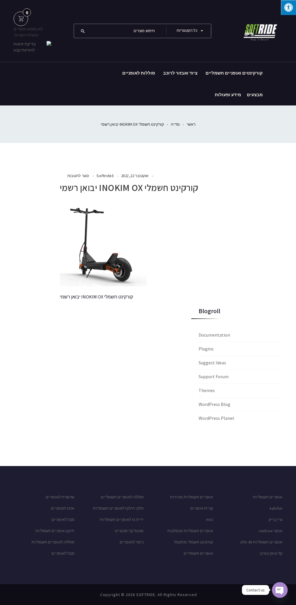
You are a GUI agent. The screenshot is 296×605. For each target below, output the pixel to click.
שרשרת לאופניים (60, 497)
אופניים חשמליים (198, 553)
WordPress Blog (214, 404)
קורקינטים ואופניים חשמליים (234, 73)
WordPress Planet (216, 418)
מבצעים (255, 94)
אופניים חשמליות (267, 497)
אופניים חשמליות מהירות (191, 497)
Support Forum (214, 376)
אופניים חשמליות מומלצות (190, 530)
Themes (207, 390)
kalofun (276, 508)
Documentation (214, 335)
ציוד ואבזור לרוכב (180, 73)
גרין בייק (275, 519)
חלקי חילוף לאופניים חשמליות (118, 508)
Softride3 (105, 175)
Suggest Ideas (212, 362)
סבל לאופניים (62, 519)
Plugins (206, 349)
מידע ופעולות (228, 94)
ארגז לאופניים (62, 508)
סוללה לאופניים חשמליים (122, 497)
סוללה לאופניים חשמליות (53, 542)
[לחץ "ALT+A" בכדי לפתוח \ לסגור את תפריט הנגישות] (288, 7)
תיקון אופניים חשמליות (54, 530)
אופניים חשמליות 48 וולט (261, 542)
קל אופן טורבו (271, 553)
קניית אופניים (201, 508)
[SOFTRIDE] (259, 30)
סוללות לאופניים (138, 73)
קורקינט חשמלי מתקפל (193, 542)
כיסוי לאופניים (132, 542)
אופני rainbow (270, 530)
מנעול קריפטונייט (129, 530)
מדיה (175, 124)
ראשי (191, 124)
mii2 (209, 519)
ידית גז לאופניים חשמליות (122, 519)
